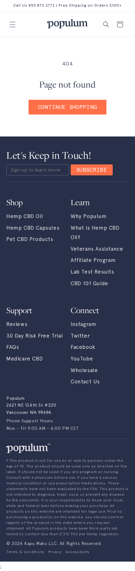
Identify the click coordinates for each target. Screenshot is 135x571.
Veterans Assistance (97, 249)
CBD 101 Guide (89, 283)
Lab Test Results (92, 272)
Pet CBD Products (29, 239)
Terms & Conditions (25, 552)
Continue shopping (67, 107)
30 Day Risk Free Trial (34, 336)
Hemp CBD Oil (24, 216)
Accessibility (78, 552)
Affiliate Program (93, 260)
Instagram (83, 324)
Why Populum (89, 216)
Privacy (55, 552)
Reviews (16, 324)
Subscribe (91, 170)
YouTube (82, 358)
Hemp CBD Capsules (32, 228)
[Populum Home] (28, 448)
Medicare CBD (24, 358)
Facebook (83, 347)
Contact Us (85, 381)
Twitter (80, 336)
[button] (12, 24)
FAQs (12, 347)
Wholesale (84, 370)
